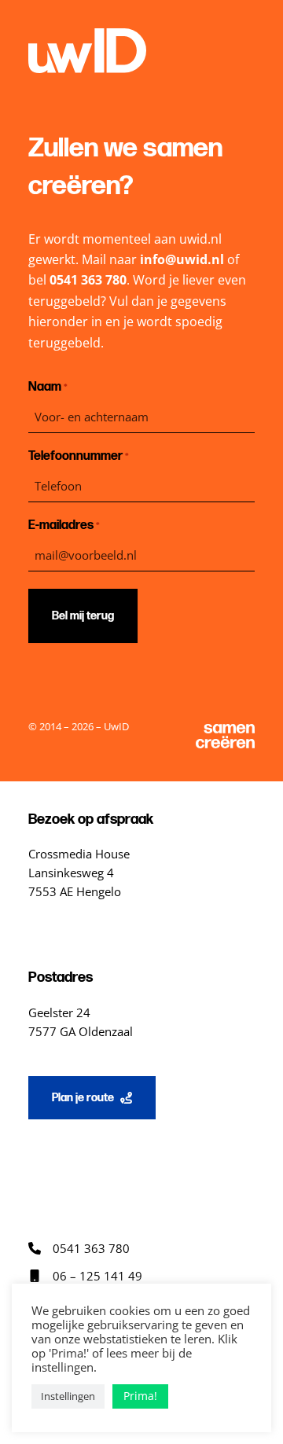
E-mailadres (64, 525)
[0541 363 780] (79, 1248)
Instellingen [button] (68, 1396)
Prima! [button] (140, 1395)
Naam (48, 387)
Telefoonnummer (78, 456)
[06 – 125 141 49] (85, 1275)
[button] (92, 1097)
